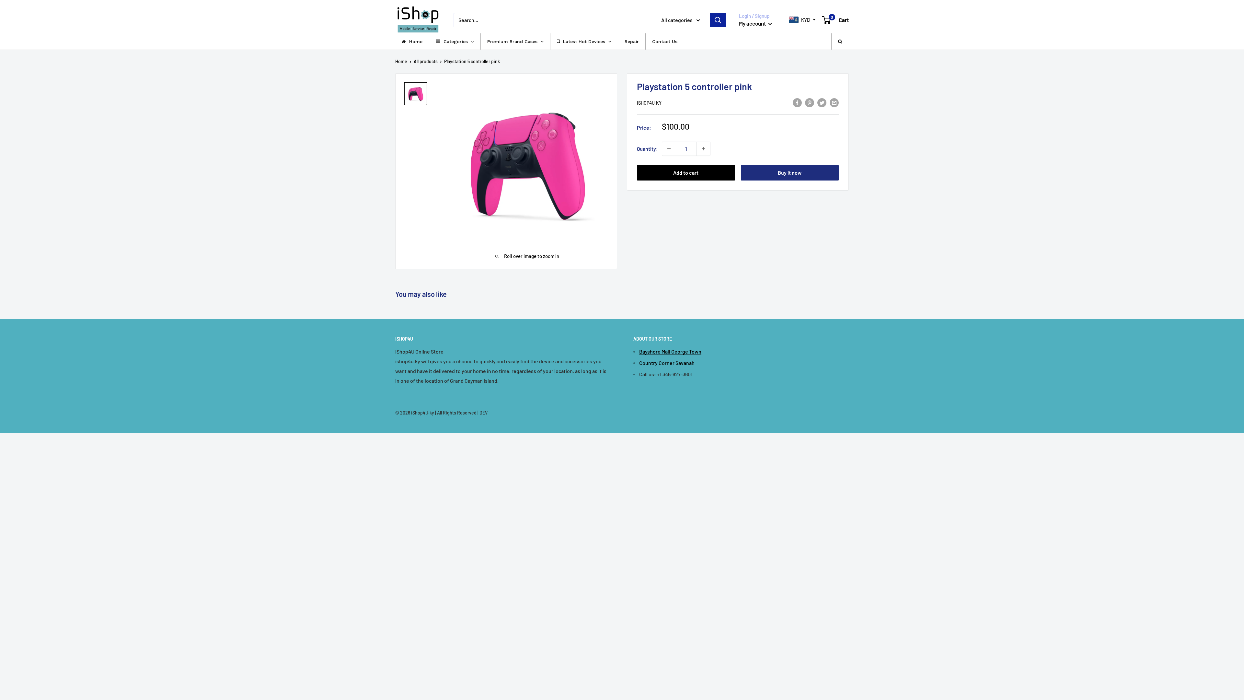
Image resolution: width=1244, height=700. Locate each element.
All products (426, 61)
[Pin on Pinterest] (809, 102)
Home (401, 61)
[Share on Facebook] (797, 102)
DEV (483, 412)
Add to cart (685, 172)
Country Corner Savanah (667, 363)
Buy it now (789, 172)
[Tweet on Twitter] (821, 102)
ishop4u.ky (649, 103)
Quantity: (647, 149)
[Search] (718, 20)
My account (753, 23)
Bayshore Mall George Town (670, 351)
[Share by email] (834, 102)
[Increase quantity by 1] (703, 149)
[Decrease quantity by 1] (669, 149)
